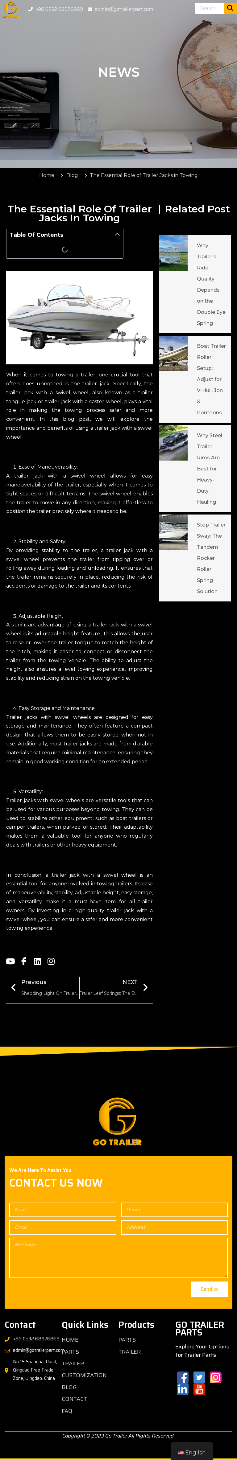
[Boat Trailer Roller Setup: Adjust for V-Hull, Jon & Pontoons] (173, 353)
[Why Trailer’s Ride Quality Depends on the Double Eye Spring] (173, 253)
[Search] (230, 8)
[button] (117, 235)
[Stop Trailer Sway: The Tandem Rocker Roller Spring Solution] (173, 532)
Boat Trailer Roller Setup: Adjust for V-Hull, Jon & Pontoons (211, 379)
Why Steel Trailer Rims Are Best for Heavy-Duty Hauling (209, 469)
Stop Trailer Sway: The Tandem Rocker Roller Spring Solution (211, 558)
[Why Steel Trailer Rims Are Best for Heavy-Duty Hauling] (173, 443)
